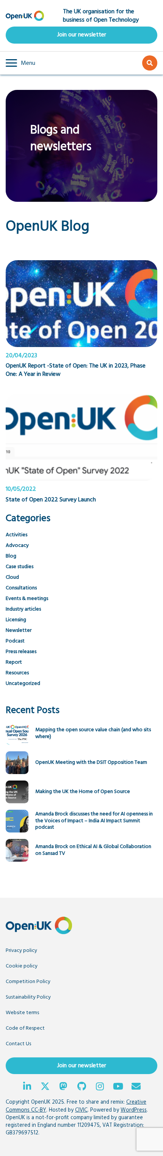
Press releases (21, 651)
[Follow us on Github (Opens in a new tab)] (81, 1087)
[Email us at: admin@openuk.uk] (136, 1087)
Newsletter (18, 630)
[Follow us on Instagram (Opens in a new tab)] (99, 1087)
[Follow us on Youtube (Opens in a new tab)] (118, 1087)
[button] (20, 63)
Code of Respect (25, 1028)
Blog (11, 556)
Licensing (16, 620)
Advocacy (17, 545)
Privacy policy (21, 950)
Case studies (19, 566)
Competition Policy (28, 981)
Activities (16, 535)
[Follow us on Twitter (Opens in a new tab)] (45, 1087)
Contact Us (18, 1044)
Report (14, 662)
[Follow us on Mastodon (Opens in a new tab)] (63, 1087)
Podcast (15, 641)
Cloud (12, 577)
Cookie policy (22, 966)
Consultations (21, 588)
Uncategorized (23, 683)
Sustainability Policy (28, 997)
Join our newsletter (81, 35)
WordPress (134, 1110)
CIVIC (81, 1110)
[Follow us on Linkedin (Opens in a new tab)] (27, 1087)
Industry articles (23, 609)
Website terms (22, 1012)
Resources (17, 673)
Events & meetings (27, 598)
